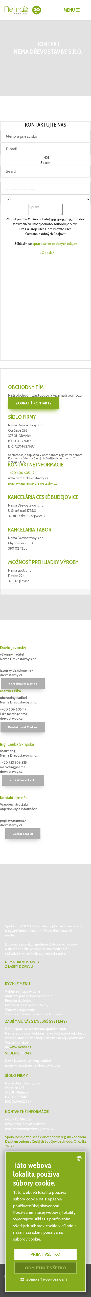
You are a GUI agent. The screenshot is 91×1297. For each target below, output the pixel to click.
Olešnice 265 (15, 1088)
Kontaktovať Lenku (22, 780)
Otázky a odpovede (20, 1009)
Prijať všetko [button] (45, 1254)
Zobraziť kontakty (34, 403)
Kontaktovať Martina (23, 727)
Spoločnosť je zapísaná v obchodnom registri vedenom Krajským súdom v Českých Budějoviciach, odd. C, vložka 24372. (45, 1141)
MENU (70, 10)
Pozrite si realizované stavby (26, 1005)
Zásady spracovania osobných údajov (33, 1014)
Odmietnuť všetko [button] (45, 1267)
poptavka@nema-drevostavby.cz (32, 483)
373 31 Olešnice (16, 1092)
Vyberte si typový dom (22, 991)
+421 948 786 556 (18, 1119)
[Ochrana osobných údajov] (45, 239)
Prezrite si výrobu (18, 1000)
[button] (45, 1279)
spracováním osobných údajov (55, 244)
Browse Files (62, 229)
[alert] (45, 1222)
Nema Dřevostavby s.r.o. (23, 1083)
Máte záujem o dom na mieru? (28, 996)
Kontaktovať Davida (22, 684)
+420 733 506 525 (13, 762)
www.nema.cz (20, 1047)
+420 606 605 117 (21, 473)
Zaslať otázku (23, 834)
